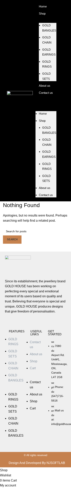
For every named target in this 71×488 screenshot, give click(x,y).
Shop (42, 13)
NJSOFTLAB (56, 463)
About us (44, 188)
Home (43, 113)
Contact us (46, 92)
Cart (33, 368)
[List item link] (57, 385)
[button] (13, 389)
